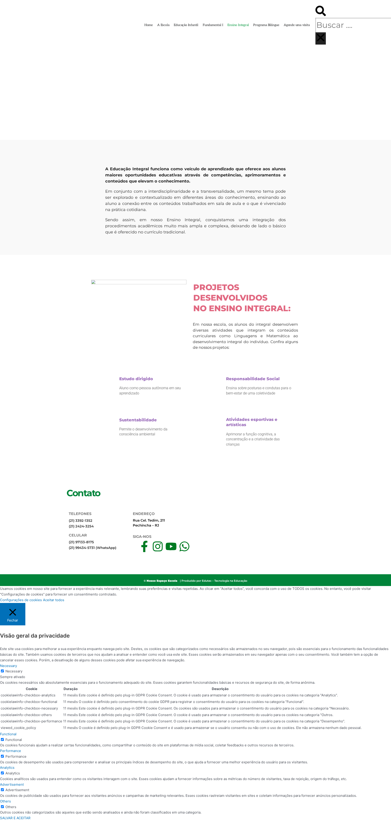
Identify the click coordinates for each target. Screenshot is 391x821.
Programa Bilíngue (266, 25)
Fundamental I (213, 25)
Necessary (13, 671)
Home (148, 25)
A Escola (163, 25)
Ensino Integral (238, 25)
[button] (320, 12)
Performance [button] (10, 751)
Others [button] (5, 801)
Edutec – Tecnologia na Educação (224, 580)
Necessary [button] (8, 666)
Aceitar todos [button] (53, 600)
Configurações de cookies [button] (21, 600)
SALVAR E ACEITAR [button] (15, 818)
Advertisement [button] (12, 784)
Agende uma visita (297, 25)
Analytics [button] (7, 767)
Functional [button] (8, 734)
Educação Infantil (186, 25)
